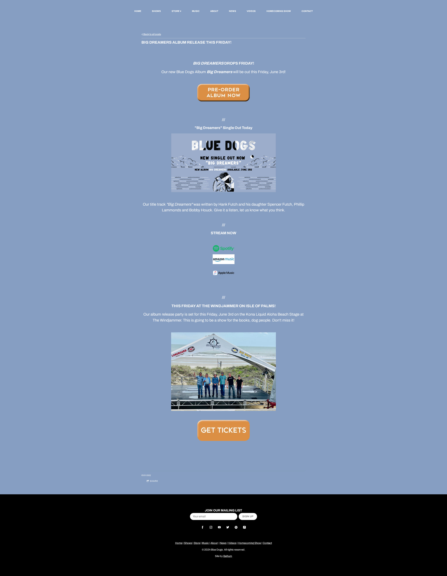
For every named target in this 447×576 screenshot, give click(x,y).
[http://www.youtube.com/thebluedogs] (219, 527)
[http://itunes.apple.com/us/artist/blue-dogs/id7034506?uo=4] (244, 527)
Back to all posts (152, 34)
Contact (307, 11)
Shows (156, 11)
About (214, 11)
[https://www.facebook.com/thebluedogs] (202, 527)
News (232, 11)
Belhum (227, 556)
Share (154, 481)
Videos (251, 11)
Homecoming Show (278, 11)
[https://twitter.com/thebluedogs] (227, 527)
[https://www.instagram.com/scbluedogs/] (211, 527)
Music (196, 11)
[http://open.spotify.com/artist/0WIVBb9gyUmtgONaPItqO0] (236, 527)
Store (175, 11)
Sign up (247, 516)
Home (137, 11)
